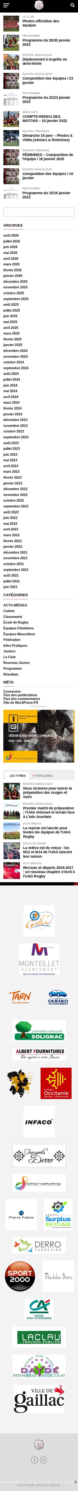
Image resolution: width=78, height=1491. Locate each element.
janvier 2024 (12, 414)
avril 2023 (10, 466)
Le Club (28, 16)
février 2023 (12, 477)
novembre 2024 (15, 356)
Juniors (9, 651)
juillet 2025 (11, 310)
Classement (12, 617)
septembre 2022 (15, 506)
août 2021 (11, 575)
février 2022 (12, 541)
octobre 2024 (13, 362)
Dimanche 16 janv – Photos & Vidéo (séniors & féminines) (47, 137)
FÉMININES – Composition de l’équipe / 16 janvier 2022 (47, 157)
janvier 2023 (12, 483)
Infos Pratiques (15, 645)
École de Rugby (15, 622)
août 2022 (11, 512)
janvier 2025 (12, 345)
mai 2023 (10, 460)
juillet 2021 (11, 581)
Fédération (11, 640)
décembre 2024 (15, 350)
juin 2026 (10, 247)
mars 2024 (11, 402)
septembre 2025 (15, 299)
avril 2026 (10, 258)
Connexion (12, 691)
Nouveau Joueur (16, 662)
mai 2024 (10, 391)
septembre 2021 (15, 570)
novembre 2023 (15, 425)
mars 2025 (11, 333)
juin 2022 (10, 518)
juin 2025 (10, 316)
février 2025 (12, 339)
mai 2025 (10, 322)
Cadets (9, 611)
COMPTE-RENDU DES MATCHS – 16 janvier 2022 (44, 118)
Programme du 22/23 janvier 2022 (46, 99)
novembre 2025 (15, 287)
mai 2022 (10, 523)
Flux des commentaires (21, 699)
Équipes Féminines (35, 131)
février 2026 (12, 270)
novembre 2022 (15, 495)
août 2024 (11, 373)
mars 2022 (11, 535)
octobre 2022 (13, 500)
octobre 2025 (13, 293)
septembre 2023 (15, 437)
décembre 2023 (15, 420)
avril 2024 (10, 397)
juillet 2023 (11, 448)
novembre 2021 (15, 558)
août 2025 (11, 304)
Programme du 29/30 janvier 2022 (46, 42)
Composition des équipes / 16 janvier (47, 176)
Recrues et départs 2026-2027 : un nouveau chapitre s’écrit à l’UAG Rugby (49, 871)
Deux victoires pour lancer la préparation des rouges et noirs (47, 792)
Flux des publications (20, 695)
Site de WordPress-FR (20, 702)
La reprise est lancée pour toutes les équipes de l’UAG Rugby (47, 832)
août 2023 (11, 443)
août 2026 (11, 235)
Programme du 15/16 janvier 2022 (46, 195)
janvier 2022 (12, 546)
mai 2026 (10, 253)
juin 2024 (10, 385)
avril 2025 (10, 328)
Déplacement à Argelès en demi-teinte (44, 61)
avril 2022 (10, 529)
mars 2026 (11, 264)
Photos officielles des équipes (40, 23)
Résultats (30, 112)
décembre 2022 (15, 489)
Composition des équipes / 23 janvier (47, 80)
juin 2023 (10, 454)
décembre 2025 (15, 281)
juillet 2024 (11, 379)
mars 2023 (11, 471)
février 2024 (12, 408)
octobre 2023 (13, 431)
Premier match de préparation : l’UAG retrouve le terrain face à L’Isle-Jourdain (49, 812)
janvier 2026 (12, 276)
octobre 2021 (13, 564)
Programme (31, 35)
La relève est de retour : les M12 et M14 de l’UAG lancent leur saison (47, 852)
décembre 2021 (15, 552)
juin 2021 (10, 587)
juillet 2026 (11, 241)
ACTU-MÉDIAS (15, 605)
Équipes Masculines (37, 55)
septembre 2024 (15, 368)
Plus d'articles (39, 212)
